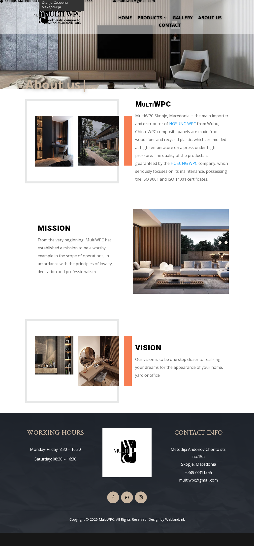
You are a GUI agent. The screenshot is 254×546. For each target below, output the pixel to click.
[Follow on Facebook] (113, 497)
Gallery (183, 18)
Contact (170, 25)
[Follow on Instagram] (141, 497)
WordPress (109, 539)
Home (125, 18)
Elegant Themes (61, 539)
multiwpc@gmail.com (198, 480)
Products (149, 18)
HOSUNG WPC (182, 123)
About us (210, 18)
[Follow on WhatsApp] (127, 497)
